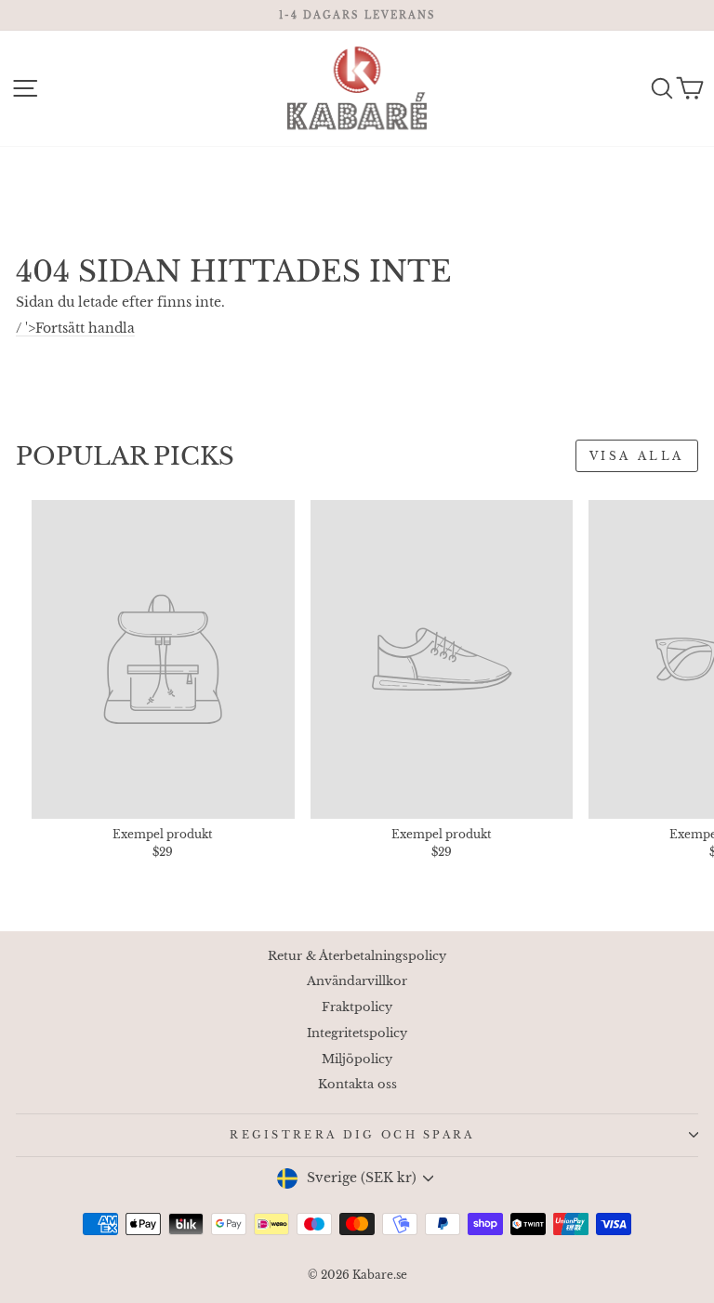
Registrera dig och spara (352, 1134)
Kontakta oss (357, 1084)
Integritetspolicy (357, 1033)
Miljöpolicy (357, 1059)
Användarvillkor (357, 981)
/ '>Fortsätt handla (75, 328)
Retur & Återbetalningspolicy (357, 956)
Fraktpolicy (357, 1007)
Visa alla (636, 456)
